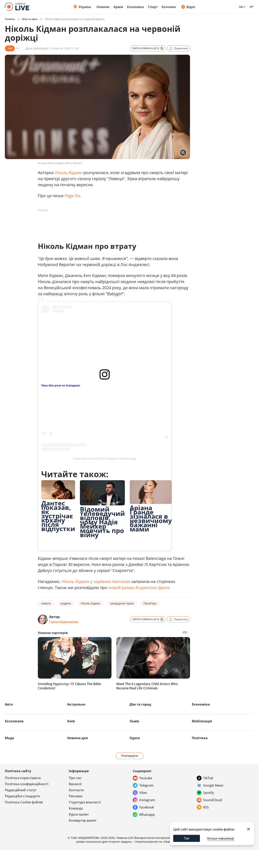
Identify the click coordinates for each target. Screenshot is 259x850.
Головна (10, 19)
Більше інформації (220, 838)
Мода (9, 738)
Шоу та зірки (29, 19)
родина (66, 603)
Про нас (75, 778)
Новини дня (77, 738)
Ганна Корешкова (63, 622)
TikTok (208, 778)
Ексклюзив (14, 721)
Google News (213, 785)
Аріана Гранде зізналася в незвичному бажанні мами (151, 518)
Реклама (75, 796)
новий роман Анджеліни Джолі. (139, 587)
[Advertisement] (111, 222)
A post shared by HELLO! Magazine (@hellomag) (104, 458)
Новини (103, 7)
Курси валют (79, 814)
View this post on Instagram (60, 385)
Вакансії (75, 784)
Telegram (146, 785)
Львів (134, 721)
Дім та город (140, 704)
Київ (71, 721)
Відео (190, 7)
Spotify (208, 792)
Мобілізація (202, 721)
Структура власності (85, 802)
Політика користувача (23, 778)
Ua (241, 7)
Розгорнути (129, 756)
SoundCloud (212, 800)
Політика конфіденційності (26, 784)
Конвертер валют (83, 820)
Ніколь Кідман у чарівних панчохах (95, 581)
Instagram (147, 800)
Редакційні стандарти (22, 796)
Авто (9, 704)
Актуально (76, 704)
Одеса (135, 738)
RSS (206, 807)
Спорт (153, 7)
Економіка (135, 7)
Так (186, 838)
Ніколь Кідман (68, 172)
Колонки (169, 7)
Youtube (145, 778)
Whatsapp (147, 814)
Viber (143, 792)
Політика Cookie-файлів (24, 802)
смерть (46, 603)
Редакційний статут (21, 790)
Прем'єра (149, 603)
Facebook (146, 807)
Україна (85, 7)
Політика (200, 738)
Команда (76, 808)
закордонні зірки (122, 603)
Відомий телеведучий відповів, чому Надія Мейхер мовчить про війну (102, 522)
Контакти (76, 790)
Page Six (72, 195)
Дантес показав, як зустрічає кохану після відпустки (58, 516)
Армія (118, 7)
